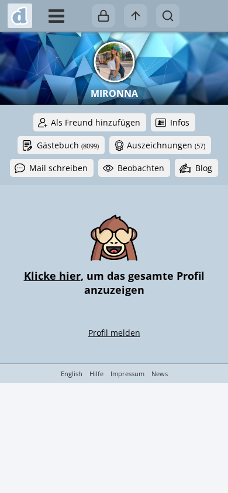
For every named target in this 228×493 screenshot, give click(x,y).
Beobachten (141, 167)
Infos (179, 122)
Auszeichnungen (166, 145)
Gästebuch (68, 145)
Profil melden (114, 332)
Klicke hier (52, 276)
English (71, 373)
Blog (203, 167)
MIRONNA (114, 93)
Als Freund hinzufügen (95, 122)
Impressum (127, 373)
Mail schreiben (58, 167)
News (159, 373)
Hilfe (96, 373)
